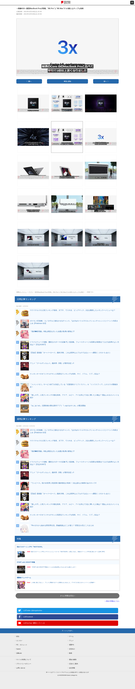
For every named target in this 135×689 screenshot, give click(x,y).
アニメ (71, 640)
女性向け (72, 649)
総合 (17, 636)
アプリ (31, 292)
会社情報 (72, 668)
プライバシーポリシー (23, 664)
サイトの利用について (23, 659)
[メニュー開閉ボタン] (132, 2)
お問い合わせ (20, 668)
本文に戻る (67, 81)
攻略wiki (19, 653)
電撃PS (71, 645)
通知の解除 (72, 659)
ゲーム (71, 636)
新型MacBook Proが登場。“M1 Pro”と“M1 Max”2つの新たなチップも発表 (59, 292)
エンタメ (19, 640)
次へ (105, 81)
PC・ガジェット (21, 645)
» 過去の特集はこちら (112, 601)
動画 (70, 653)
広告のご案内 (73, 664)
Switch (18, 649)
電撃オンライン (21, 292)
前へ (29, 81)
